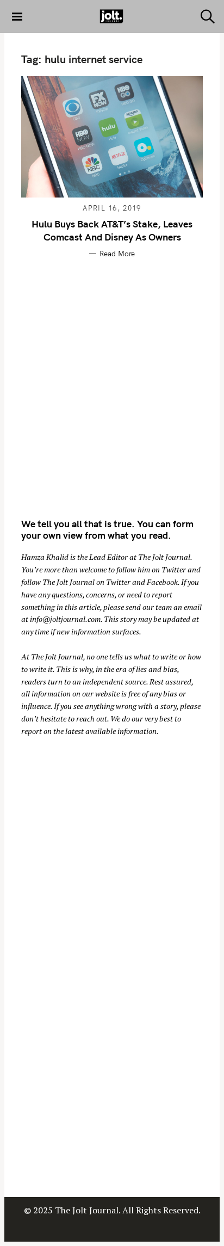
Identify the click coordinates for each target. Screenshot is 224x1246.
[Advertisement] (112, 386)
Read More (117, 253)
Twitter (173, 569)
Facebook (162, 582)
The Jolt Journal (164, 557)
